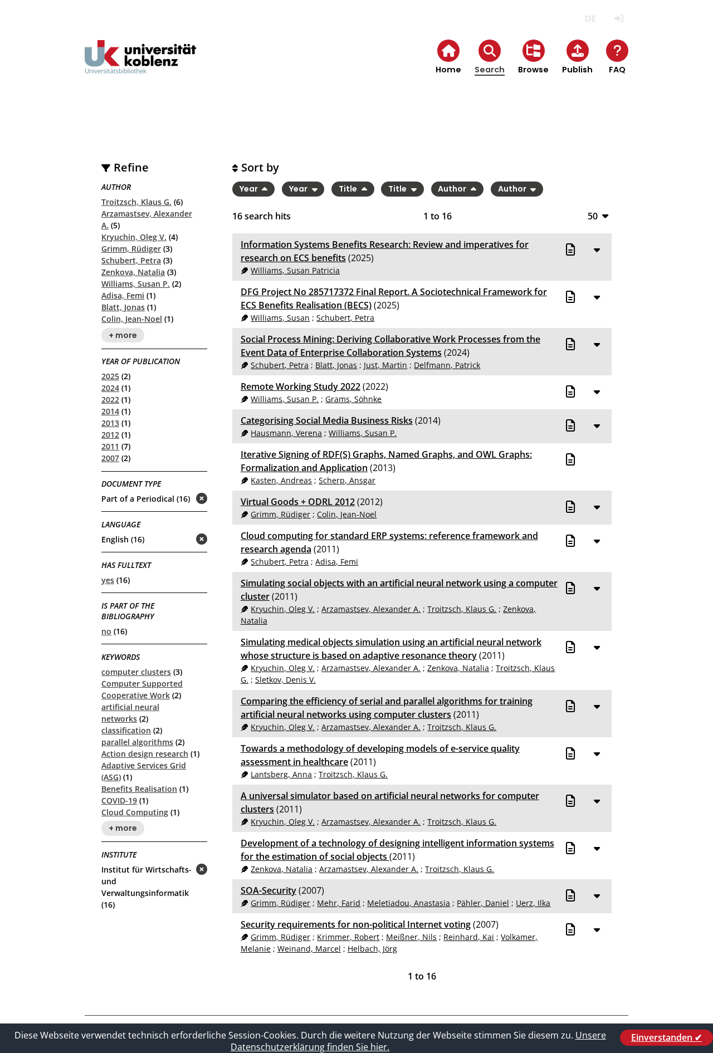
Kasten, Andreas (281, 480)
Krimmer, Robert (348, 937)
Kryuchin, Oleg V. (134, 237)
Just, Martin (385, 365)
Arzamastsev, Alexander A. (371, 609)
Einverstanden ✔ (666, 1037)
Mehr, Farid (338, 903)
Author (453, 188)
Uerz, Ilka (533, 903)
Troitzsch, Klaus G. (136, 202)
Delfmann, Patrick (447, 365)
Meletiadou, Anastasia (408, 903)
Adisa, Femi (122, 295)
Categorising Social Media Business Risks (327, 420)
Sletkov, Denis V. (285, 679)
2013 (110, 423)
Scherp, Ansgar (347, 480)
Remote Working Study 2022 (300, 386)
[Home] (140, 66)
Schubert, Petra (131, 260)
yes (107, 580)
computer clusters (136, 672)
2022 (110, 399)
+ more (123, 335)
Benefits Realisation (139, 788)
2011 (110, 446)
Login (618, 18)
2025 (110, 376)
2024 (110, 388)
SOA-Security (268, 890)
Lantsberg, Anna (281, 774)
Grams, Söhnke (353, 399)
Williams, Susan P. (135, 283)
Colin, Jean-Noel (131, 319)
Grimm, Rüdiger (131, 248)
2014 (110, 411)
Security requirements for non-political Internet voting (356, 924)
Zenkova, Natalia (133, 272)
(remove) (179, 499)
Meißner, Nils (411, 937)
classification (126, 730)
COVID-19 (119, 800)
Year (250, 188)
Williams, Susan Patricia (295, 270)
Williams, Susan (280, 317)
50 (593, 216)
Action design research (144, 753)
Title (349, 188)
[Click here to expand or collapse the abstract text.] (596, 249)
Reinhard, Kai (468, 937)
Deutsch (590, 18)
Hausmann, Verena (286, 433)
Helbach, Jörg (372, 948)
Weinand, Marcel (309, 948)
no (106, 631)
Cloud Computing (134, 812)
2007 (110, 458)
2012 (110, 434)
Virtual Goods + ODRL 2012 (298, 502)
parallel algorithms (137, 742)
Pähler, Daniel (483, 903)
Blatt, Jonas (123, 307)
